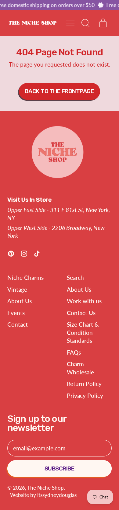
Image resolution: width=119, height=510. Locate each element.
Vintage (17, 289)
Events (16, 312)
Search (75, 277)
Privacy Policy (85, 395)
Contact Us (81, 312)
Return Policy (84, 383)
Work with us (84, 300)
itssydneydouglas (57, 495)
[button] (85, 23)
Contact (17, 324)
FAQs (74, 352)
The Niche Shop (45, 487)
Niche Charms (25, 277)
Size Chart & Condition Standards (83, 332)
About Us (19, 300)
